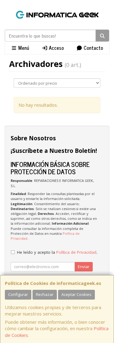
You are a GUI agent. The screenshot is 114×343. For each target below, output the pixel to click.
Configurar (18, 294)
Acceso (56, 48)
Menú (23, 48)
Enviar (83, 266)
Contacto (92, 48)
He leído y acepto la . (57, 252)
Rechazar (45, 294)
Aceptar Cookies (76, 294)
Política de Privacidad (76, 252)
